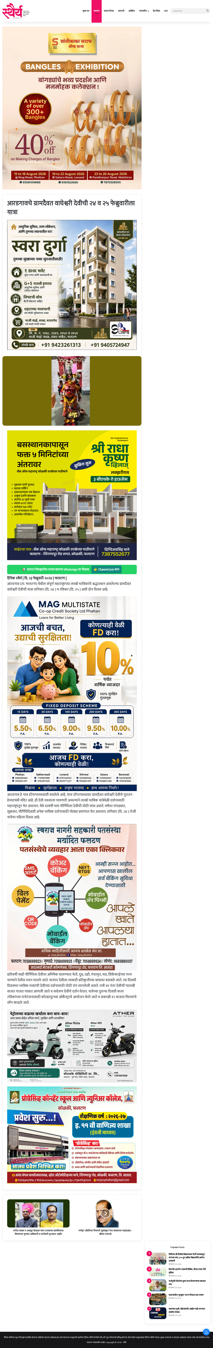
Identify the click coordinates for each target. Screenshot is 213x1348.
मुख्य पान (85, 11)
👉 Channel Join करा (106, 569)
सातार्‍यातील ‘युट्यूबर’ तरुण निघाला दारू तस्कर (186, 1295)
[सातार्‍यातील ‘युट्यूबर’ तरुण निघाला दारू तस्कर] (157, 1299)
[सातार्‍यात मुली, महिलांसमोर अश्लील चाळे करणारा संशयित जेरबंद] (157, 1313)
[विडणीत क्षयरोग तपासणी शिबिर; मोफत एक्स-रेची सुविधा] (157, 1272)
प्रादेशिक (132, 11)
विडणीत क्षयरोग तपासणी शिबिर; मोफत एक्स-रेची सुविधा (187, 1270)
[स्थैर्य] (16, 11)
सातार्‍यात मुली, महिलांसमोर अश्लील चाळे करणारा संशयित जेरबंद (187, 1310)
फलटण (96, 11)
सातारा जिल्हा (109, 11)
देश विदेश (156, 11)
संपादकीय (143, 11)
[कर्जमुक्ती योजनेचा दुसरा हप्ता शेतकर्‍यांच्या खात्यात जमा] (157, 1285)
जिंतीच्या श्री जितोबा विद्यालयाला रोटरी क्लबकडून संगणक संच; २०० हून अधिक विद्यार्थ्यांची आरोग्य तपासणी (187, 1257)
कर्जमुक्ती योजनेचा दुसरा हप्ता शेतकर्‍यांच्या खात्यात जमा (187, 1282)
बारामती (121, 11)
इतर (166, 11)
